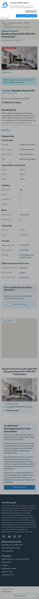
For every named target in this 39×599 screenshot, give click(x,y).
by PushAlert (6, 18)
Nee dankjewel (31, 11)
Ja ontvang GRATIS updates (26, 16)
